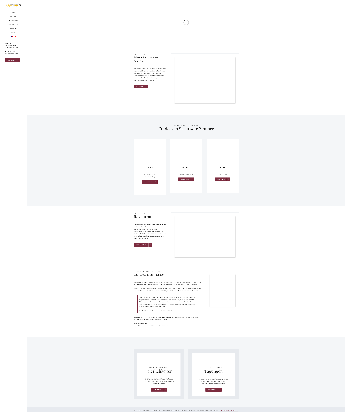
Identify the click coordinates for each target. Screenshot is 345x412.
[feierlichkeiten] (158, 354)
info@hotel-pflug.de (12, 53)
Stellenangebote (156, 410)
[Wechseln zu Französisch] (12, 37)
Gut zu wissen (214, 410)
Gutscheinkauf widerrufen (229, 410)
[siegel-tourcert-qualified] (12, 82)
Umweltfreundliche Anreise (171, 410)
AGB (198, 410)
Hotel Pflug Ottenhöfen (141, 410)
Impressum (204, 410)
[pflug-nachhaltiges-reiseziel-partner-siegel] (12, 65)
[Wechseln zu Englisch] (15, 37)
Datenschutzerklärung (188, 410)
